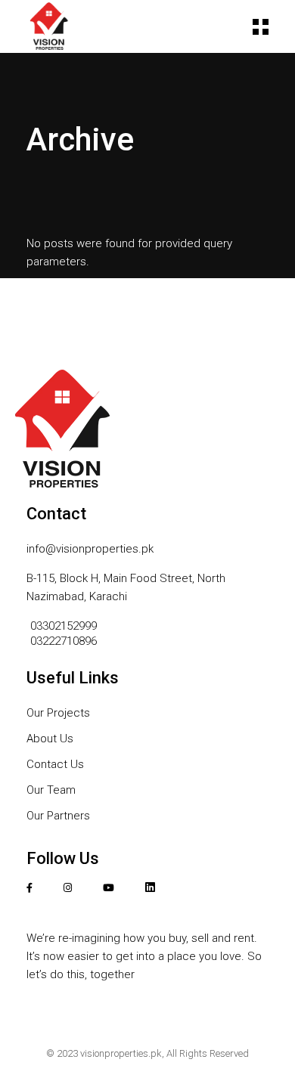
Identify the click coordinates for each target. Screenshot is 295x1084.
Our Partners (58, 815)
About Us (49, 738)
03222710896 (63, 641)
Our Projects (58, 713)
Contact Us (55, 764)
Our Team (51, 790)
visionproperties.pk (121, 1053)
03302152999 (65, 626)
